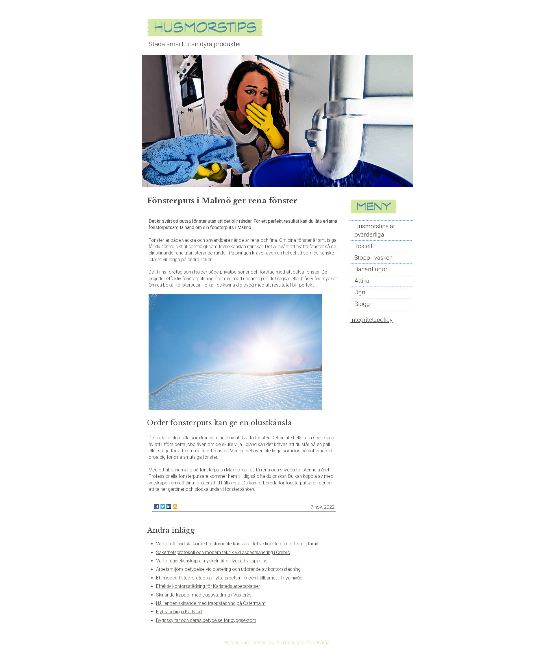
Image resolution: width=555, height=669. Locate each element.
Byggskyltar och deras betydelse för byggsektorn (206, 620)
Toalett (363, 246)
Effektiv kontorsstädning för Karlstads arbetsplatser (208, 586)
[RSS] (175, 506)
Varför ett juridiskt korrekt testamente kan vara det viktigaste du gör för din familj (237, 544)
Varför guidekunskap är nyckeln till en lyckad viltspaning (211, 561)
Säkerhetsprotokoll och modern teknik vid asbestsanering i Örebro (223, 552)
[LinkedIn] (168, 506)
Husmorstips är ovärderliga (374, 230)
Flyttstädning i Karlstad (179, 611)
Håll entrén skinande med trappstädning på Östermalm (211, 603)
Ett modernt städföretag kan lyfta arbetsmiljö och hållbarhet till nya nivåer (230, 578)
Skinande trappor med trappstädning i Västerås (203, 595)
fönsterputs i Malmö (220, 470)
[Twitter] (162, 506)
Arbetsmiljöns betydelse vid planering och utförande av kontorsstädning (228, 569)
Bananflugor (370, 269)
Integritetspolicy (371, 319)
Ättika (361, 280)
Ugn (359, 292)
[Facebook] (156, 506)
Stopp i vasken (373, 257)
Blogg (362, 303)
